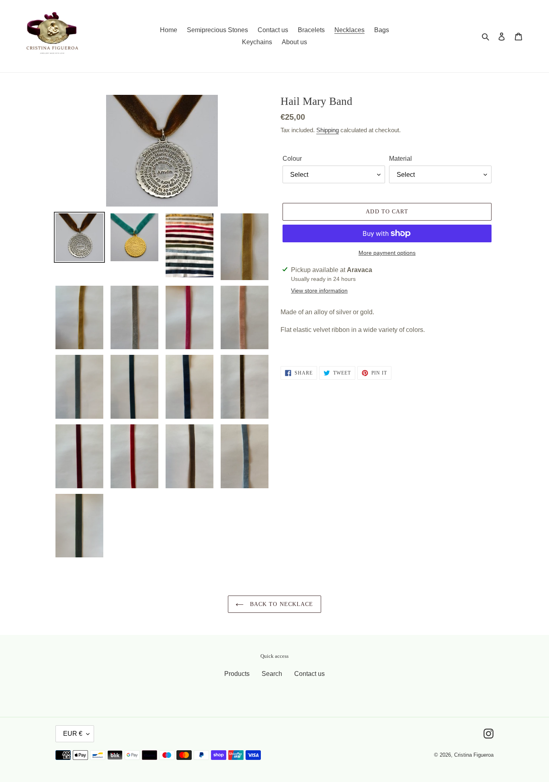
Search (272, 673)
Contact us (309, 673)
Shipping (327, 130)
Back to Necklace (280, 604)
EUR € (72, 733)
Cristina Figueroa (474, 755)
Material (400, 158)
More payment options (387, 253)
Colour (292, 158)
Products (237, 673)
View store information (319, 290)
